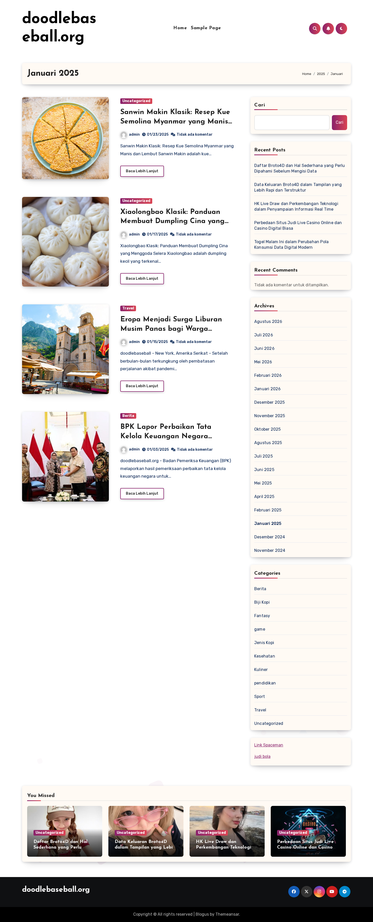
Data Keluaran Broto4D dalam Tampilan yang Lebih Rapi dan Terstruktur (298, 187)
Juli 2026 (263, 335)
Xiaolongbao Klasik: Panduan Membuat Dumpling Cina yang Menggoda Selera (172, 221)
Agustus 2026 (268, 321)
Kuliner (261, 669)
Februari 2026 (268, 375)
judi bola (262, 756)
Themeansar (227, 914)
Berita (128, 416)
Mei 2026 (263, 362)
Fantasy (262, 615)
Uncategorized (136, 101)
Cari (259, 105)
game (259, 629)
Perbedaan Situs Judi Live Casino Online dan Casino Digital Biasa (298, 225)
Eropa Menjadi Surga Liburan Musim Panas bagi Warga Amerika (171, 329)
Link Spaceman (268, 745)
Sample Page (206, 28)
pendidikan (265, 683)
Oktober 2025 (267, 429)
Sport (259, 696)
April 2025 (264, 496)
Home (180, 28)
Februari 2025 (268, 510)
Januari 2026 (267, 388)
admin (134, 134)
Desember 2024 (269, 537)
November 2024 (269, 550)
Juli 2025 (263, 456)
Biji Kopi (262, 602)
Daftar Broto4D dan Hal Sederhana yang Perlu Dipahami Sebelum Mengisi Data (299, 168)
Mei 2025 (263, 483)
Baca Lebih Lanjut (142, 171)
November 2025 (269, 415)
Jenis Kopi (264, 642)
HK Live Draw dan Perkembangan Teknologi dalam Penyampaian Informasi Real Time (296, 206)
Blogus (202, 914)
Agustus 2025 (268, 442)
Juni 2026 (264, 348)
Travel (128, 308)
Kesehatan (264, 656)
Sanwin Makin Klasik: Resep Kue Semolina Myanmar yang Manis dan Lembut (175, 121)
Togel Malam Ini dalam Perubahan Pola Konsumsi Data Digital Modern (291, 244)
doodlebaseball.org (56, 890)
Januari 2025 (267, 523)
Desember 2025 (269, 402)
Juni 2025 (264, 469)
